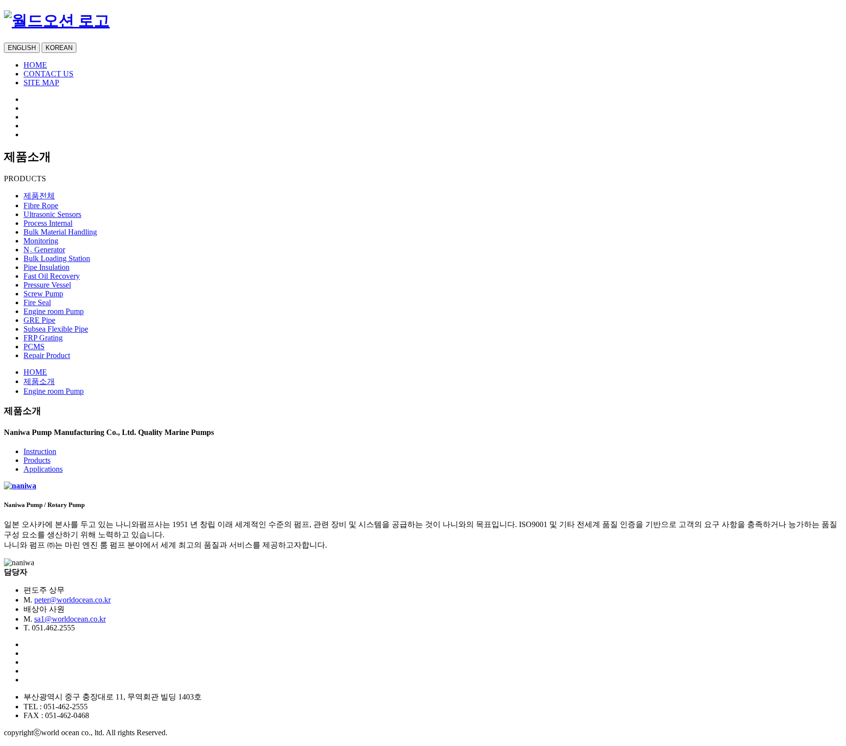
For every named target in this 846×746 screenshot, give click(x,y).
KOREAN (59, 47)
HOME (35, 65)
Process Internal (48, 223)
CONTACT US (48, 74)
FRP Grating (43, 338)
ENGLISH (22, 47)
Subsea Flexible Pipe (56, 329)
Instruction (40, 451)
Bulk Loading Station (57, 258)
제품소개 (39, 381)
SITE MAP (41, 82)
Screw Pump (43, 293)
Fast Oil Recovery (52, 276)
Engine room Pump (54, 311)
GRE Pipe (39, 320)
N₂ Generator (44, 249)
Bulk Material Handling (60, 232)
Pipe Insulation (47, 267)
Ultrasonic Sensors (52, 214)
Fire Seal (37, 302)
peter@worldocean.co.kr (72, 600)
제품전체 (39, 196)
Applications (43, 469)
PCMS (34, 346)
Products (37, 460)
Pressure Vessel (47, 285)
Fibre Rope (41, 205)
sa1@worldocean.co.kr (70, 619)
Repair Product (47, 355)
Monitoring (41, 241)
